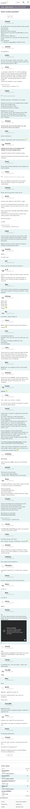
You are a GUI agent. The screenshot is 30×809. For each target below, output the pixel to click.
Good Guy (8, 143)
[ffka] (2, 312)
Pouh (6, 331)
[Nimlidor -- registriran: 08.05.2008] (2, 610)
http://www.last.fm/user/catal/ (8, 514)
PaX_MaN (7, 670)
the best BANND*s (6, 791)
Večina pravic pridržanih (21, 801)
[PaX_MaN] (2, 670)
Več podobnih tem (4, 797)
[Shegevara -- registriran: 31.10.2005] (2, 373)
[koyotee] (2, 386)
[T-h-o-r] (2, 716)
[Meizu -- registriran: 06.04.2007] (2, 285)
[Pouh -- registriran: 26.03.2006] (2, 331)
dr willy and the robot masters (14, 442)
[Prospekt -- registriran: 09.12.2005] (2, 499)
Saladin (7, 91)
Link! (23, 201)
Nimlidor (7, 610)
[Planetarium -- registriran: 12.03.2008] (2, 566)
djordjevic (8, 545)
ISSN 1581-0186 (19, 806)
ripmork (7, 408)
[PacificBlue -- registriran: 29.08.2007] (2, 454)
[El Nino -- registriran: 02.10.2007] (2, 56)
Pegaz (6, 395)
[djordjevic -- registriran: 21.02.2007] (2, 545)
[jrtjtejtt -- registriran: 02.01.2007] (2, 232)
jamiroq (7, 575)
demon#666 (8, 703)
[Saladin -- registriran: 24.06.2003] (2, 91)
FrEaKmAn (8, 557)
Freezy (7, 347)
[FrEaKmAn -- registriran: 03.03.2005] (2, 557)
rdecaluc (7, 524)
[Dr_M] (2, 270)
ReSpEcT (4, 772)
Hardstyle (7, 46)
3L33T (3, 787)
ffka (6, 311)
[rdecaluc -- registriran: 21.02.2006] (2, 524)
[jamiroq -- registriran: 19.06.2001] (2, 576)
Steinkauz (7, 121)
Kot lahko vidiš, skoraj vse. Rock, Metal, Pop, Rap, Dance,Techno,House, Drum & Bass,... (13, 126)
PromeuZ (7, 737)
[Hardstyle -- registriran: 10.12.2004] (2, 47)
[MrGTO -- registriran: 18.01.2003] (2, 197)
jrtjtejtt (7, 231)
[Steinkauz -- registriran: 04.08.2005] (2, 121)
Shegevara (8, 372)
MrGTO (7, 196)
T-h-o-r (7, 715)
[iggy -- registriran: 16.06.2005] (2, 261)
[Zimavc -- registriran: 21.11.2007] (2, 67)
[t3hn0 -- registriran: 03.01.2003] (2, 132)
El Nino (7, 55)
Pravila (2, 801)
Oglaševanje (19, 804)
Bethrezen (8, 296)
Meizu (6, 284)
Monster (3, 792)
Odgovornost (4, 804)
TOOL (12, 462)
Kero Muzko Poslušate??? (8, 781)
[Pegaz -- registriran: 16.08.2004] (2, 396)
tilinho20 (7, 21)
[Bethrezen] (2, 297)
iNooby (7, 479)
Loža (11, 42)
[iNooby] (2, 480)
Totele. (2, 675)
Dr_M (6, 269)
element (3, 777)
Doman (7, 161)
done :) (3, 606)
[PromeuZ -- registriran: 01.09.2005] (2, 738)
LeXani (7, 534)
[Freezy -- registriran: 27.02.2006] (2, 348)
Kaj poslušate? (6, 775)
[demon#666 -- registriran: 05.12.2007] (2, 704)
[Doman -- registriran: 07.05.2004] (2, 162)
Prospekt (7, 499)
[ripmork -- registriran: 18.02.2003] (2, 409)
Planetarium (8, 565)
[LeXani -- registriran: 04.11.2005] (2, 535)
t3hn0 (6, 131)
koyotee (7, 386)
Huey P (3, 782)
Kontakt (3, 806)
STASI (13, 42)
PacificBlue (8, 454)
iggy (6, 261)
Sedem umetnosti (10, 773)
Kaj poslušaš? (5, 770)
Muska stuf (5, 786)
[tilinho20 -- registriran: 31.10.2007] (2, 22)
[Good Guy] (2, 144)
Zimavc (7, 67)
